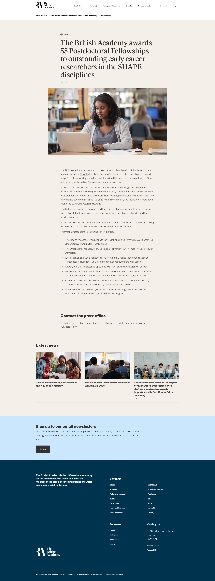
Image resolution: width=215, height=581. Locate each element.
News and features (146, 5)
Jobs (150, 503)
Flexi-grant (114, 503)
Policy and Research (111, 5)
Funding (93, 5)
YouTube (113, 539)
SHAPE (84, 174)
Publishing (152, 494)
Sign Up (43, 449)
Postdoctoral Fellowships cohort (88, 231)
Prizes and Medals (155, 489)
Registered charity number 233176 (50, 574)
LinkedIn (113, 530)
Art (149, 498)
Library (151, 512)
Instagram (114, 534)
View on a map (153, 545)
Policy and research (118, 494)
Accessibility (152, 550)
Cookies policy (97, 574)
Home (112, 484)
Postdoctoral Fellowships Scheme (86, 191)
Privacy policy (83, 574)
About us (113, 489)
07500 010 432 (68, 327)
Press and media (116, 512)
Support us (152, 484)
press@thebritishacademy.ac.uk (130, 323)
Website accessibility (114, 574)
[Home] (45, 5)
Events (129, 5)
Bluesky (113, 544)
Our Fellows (79, 5)
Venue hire (152, 508)
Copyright (71, 574)
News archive (41, 15)
